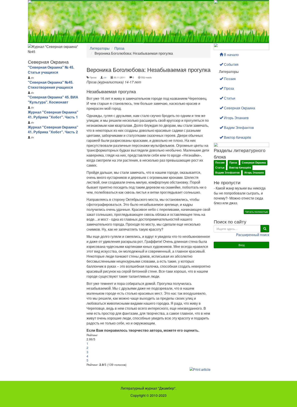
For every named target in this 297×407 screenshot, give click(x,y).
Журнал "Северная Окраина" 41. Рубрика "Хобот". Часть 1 (53, 115)
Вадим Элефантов (238, 127)
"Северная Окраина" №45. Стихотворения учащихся (50, 85)
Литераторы (100, 48)
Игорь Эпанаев (236, 117)
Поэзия (229, 78)
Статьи (229, 98)
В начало (231, 54)
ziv (105, 77)
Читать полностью (256, 211)
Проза (119, 48)
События (231, 64)
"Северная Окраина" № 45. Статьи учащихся (51, 70)
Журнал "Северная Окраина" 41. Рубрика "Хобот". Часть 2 (53, 130)
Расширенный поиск (252, 234)
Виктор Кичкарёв (237, 137)
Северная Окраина (239, 107)
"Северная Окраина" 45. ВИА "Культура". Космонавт (53, 100)
